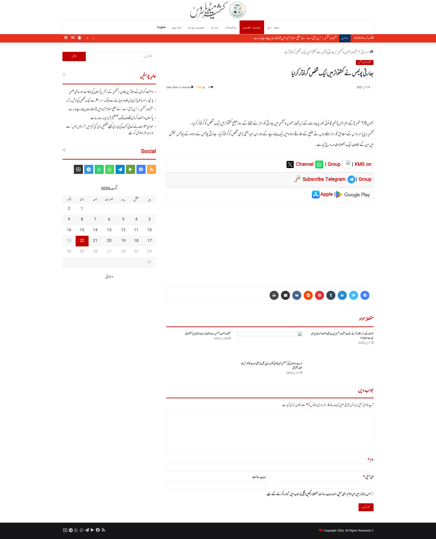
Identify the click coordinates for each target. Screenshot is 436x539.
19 (123, 241)
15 (82, 230)
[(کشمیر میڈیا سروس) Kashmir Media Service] (218, 10)
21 (95, 241)
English (161, 27)
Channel (305, 164)
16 (69, 230)
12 (123, 230)
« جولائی (109, 276)
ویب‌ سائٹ (259, 477)
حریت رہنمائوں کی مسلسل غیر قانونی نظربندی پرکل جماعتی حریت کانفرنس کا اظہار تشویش (271, 366)
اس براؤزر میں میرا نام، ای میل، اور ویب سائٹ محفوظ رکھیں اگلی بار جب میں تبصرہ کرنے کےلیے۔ (317, 494)
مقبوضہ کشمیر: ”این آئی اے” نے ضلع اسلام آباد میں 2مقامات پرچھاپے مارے (295, 38)
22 (82, 241)
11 (136, 230)
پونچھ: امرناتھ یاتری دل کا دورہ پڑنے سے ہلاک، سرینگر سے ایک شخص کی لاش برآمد (109, 100)
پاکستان (230, 27)
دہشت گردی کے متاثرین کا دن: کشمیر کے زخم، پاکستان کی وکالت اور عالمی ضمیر (111, 92)
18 (136, 241)
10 (149, 230)
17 (149, 241)
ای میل (368, 477)
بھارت (215, 27)
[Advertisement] (270, 241)
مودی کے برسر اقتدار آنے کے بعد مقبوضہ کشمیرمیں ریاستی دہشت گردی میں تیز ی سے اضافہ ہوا (342, 336)
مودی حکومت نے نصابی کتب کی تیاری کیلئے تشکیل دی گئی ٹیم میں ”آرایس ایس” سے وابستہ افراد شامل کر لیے (109, 130)
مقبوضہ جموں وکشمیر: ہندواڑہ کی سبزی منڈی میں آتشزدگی (208, 333)
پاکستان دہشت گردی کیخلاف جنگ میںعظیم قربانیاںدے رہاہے (121, 118)
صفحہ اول (273, 27)
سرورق (365, 52)
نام (371, 460)
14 (95, 230)
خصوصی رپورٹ (196, 27)
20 (109, 241)
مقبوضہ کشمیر (252, 27)
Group (333, 164)
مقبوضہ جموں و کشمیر (347, 52)
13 (109, 230)
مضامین (177, 27)
